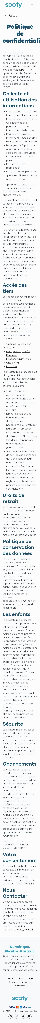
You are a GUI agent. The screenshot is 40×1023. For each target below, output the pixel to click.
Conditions (20, 985)
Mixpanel (11, 366)
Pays (31, 978)
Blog (21, 978)
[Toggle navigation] (32, 5)
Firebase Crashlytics (18, 359)
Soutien (12, 982)
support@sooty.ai (23, 930)
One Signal (12, 363)
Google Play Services (18, 344)
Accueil (10, 978)
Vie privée (26, 982)
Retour (13, 15)
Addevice (19, 70)
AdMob (10, 347)
